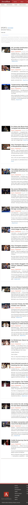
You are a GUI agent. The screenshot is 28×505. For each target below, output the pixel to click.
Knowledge (17, 495)
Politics (16, 497)
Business (2, 4)
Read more (15, 61)
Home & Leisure (22, 4)
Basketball (18, 51)
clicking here (8, 42)
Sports (12, 51)
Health (16, 4)
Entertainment (9, 4)
